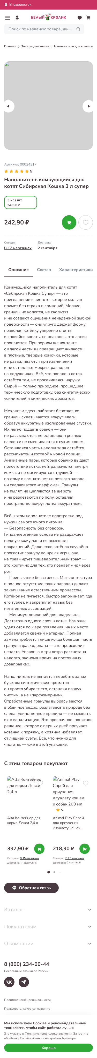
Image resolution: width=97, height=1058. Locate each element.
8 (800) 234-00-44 (26, 964)
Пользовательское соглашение (27, 1009)
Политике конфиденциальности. (48, 1033)
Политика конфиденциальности (27, 1000)
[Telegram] (24, 982)
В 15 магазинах (29, 858)
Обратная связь (35, 888)
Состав (44, 270)
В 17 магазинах (18, 248)
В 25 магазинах (74, 858)
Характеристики (76, 270)
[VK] (9, 982)
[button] (8, 18)
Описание (18, 270)
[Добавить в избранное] (85, 222)
